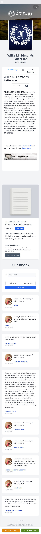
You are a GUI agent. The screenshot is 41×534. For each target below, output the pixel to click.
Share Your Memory (12, 255)
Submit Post (20, 287)
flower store (26, 148)
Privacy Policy (15, 525)
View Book (9, 228)
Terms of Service (25, 525)
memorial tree (28, 146)
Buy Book (20, 228)
